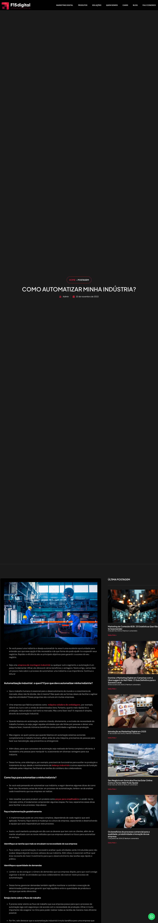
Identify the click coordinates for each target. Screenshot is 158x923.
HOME (72, 280)
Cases (125, 5)
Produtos (82, 5)
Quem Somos (112, 5)
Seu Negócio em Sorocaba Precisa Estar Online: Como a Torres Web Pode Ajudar (130, 781)
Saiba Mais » (112, 635)
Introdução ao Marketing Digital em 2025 (127, 731)
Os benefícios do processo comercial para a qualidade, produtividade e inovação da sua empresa (129, 834)
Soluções (96, 5)
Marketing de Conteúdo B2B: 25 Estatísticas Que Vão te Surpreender (133, 627)
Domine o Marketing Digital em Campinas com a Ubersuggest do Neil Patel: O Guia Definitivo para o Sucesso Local (132, 680)
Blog (135, 5)
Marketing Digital (64, 5)
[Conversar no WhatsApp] (151, 916)
